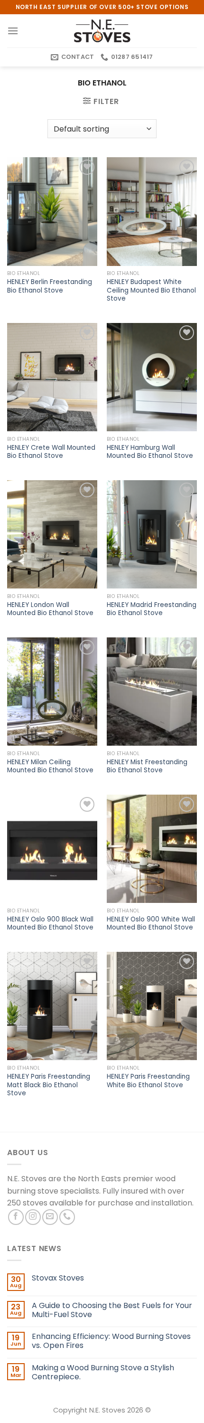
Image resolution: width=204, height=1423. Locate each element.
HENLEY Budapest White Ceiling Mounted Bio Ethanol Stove (151, 290)
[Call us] (67, 1217)
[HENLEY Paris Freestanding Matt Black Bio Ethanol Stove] (52, 1006)
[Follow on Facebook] (16, 1217)
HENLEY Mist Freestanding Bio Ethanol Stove (147, 766)
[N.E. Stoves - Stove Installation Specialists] (102, 30)
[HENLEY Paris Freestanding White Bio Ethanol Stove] (152, 1006)
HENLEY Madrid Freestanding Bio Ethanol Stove (151, 609)
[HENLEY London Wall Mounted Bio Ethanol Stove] (52, 534)
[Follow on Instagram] (33, 1217)
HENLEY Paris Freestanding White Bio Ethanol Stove (148, 1080)
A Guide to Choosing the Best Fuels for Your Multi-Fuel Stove (112, 1310)
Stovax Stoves (58, 1277)
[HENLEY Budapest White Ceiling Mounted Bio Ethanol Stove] (152, 211)
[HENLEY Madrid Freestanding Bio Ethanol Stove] (152, 534)
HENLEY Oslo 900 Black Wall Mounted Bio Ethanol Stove (50, 923)
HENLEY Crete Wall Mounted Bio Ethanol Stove (51, 452)
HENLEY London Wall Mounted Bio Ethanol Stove (50, 609)
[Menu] (13, 30)
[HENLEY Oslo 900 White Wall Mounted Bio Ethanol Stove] (152, 849)
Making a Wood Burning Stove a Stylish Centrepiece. (103, 1372)
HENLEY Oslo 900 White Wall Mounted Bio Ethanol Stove (151, 923)
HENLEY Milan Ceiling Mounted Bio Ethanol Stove (50, 766)
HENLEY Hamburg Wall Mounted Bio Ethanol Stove (150, 452)
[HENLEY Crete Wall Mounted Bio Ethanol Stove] (52, 377)
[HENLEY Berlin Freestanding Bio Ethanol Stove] (52, 211)
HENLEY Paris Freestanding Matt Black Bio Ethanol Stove (48, 1085)
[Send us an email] (50, 1217)
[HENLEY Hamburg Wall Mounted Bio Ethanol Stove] (152, 377)
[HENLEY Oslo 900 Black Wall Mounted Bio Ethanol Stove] (52, 849)
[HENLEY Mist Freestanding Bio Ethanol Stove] (152, 691)
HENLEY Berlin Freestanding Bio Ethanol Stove (49, 286)
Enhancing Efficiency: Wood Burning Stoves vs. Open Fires (111, 1341)
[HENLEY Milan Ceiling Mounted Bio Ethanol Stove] (52, 691)
